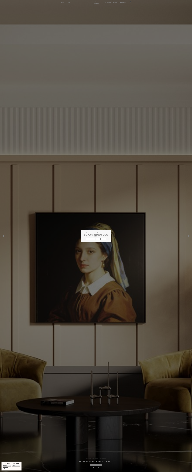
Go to (5, 468)
